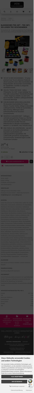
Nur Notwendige (17, 381)
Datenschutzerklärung (17, 390)
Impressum (29, 390)
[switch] (30, 386)
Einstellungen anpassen (18, 386)
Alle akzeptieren (17, 376)
